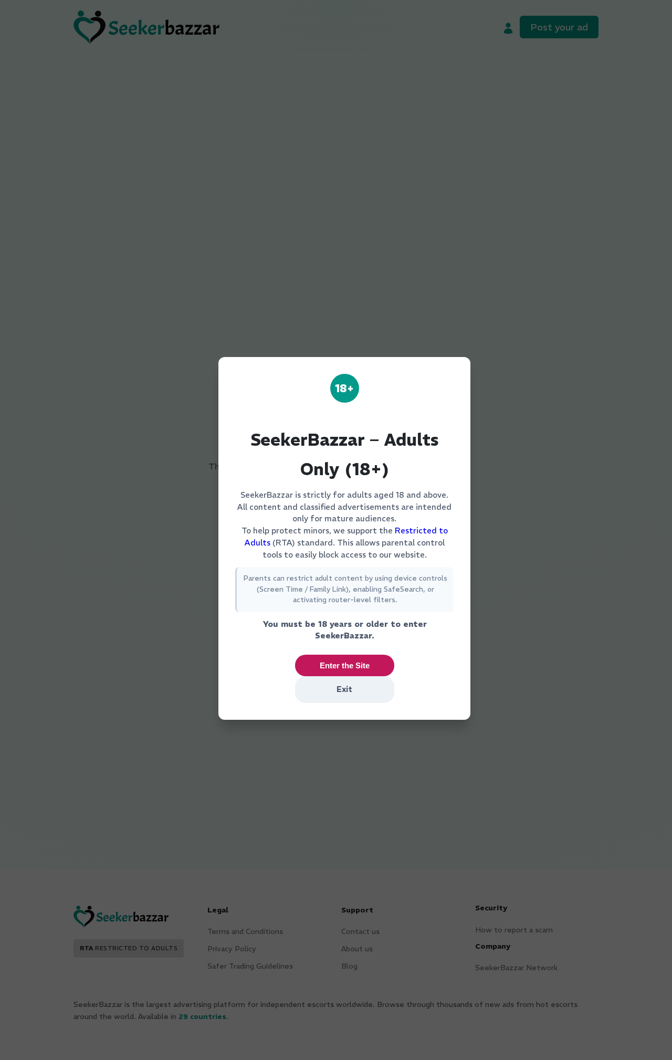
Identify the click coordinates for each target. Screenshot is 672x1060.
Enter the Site (345, 665)
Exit (344, 689)
